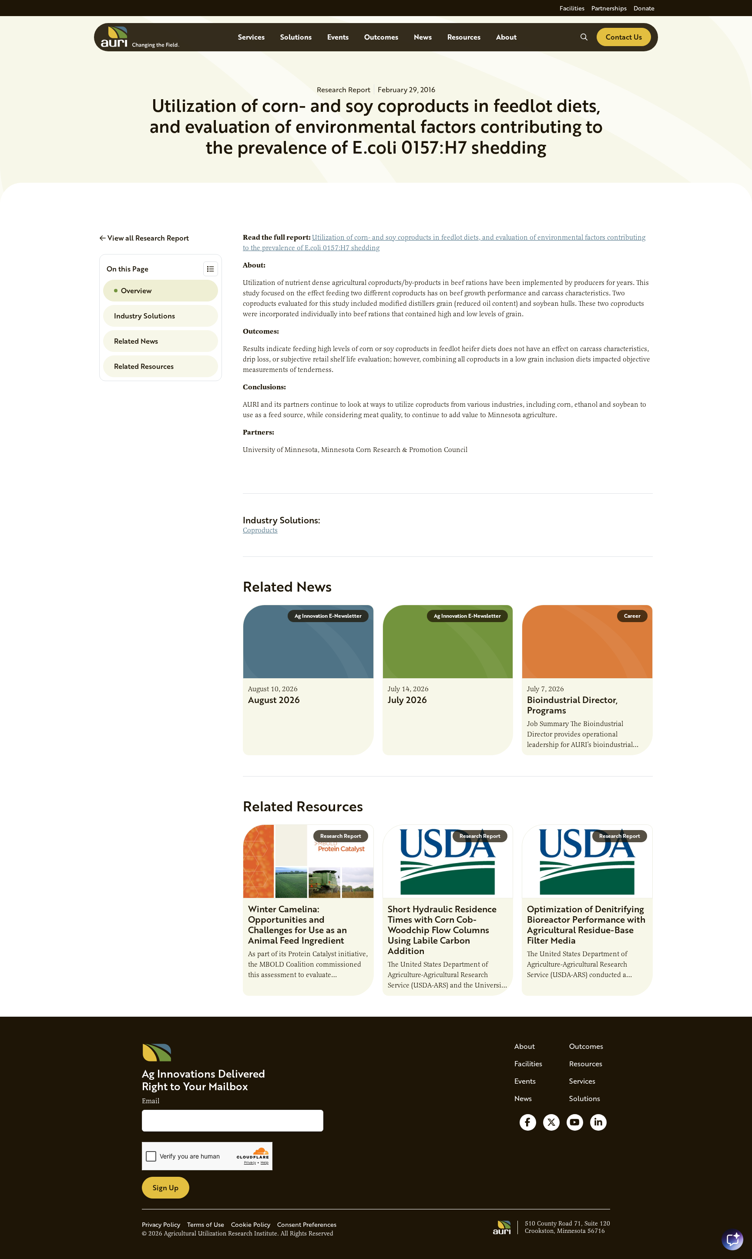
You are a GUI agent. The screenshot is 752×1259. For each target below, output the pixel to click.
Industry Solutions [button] (144, 316)
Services (251, 37)
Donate (644, 8)
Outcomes (381, 37)
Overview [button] (136, 290)
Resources (463, 37)
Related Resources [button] (144, 366)
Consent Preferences (306, 1224)
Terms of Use (205, 1224)
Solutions (296, 37)
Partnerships (609, 8)
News (423, 37)
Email (150, 1101)
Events (338, 37)
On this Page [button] (127, 269)
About (506, 37)
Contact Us (624, 37)
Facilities (572, 8)
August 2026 (274, 699)
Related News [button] (136, 341)
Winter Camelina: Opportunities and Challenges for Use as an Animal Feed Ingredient (297, 924)
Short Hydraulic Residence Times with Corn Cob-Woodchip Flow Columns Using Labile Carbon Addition (442, 930)
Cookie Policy (250, 1224)
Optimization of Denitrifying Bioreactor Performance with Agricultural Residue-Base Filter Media (586, 924)
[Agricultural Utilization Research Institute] (140, 37)
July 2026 (407, 699)
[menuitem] (572, 8)
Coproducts (260, 530)
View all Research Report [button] (147, 238)
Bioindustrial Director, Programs (572, 704)
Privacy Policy (161, 1224)
